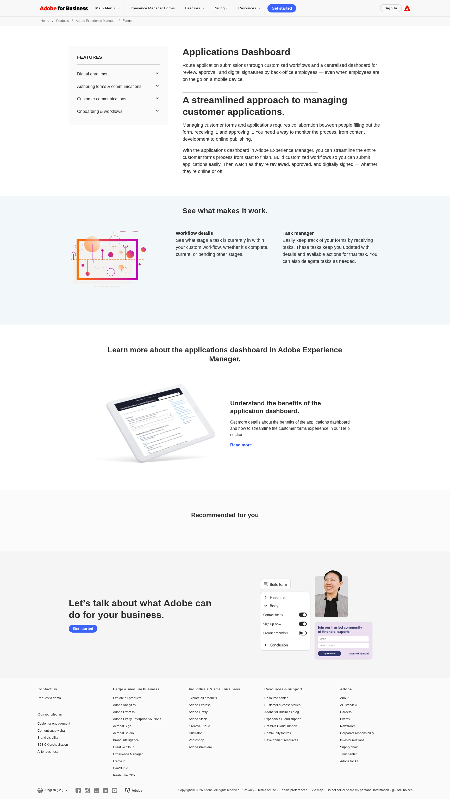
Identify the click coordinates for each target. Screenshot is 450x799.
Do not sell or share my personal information (358, 790)
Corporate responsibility (357, 733)
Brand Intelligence (126, 740)
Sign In (391, 8)
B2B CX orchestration (53, 744)
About (344, 698)
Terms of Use (267, 790)
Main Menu (105, 8)
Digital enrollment (93, 74)
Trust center (348, 754)
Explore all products (127, 698)
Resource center (276, 698)
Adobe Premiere (200, 747)
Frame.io (119, 761)
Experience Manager (128, 754)
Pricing (219, 8)
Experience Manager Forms (152, 8)
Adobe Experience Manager (96, 21)
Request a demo (49, 698)
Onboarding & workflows (99, 111)
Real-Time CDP (124, 775)
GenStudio (120, 768)
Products (62, 21)
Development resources (281, 740)
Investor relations (352, 740)
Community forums (277, 733)
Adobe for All (349, 761)
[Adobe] (407, 8)
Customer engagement (54, 723)
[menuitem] (118, 74)
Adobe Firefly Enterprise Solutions (137, 719)
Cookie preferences (293, 790)
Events (345, 719)
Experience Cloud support (282, 719)
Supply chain (349, 747)
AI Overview (348, 705)
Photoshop (196, 740)
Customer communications (101, 99)
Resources (247, 8)
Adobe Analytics (124, 705)
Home (45, 21)
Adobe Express (124, 712)
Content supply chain (52, 730)
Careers (346, 712)
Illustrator (195, 733)
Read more (241, 445)
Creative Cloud (123, 747)
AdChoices (405, 790)
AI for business (48, 751)
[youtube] (114, 790)
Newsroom (347, 726)
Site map (317, 790)
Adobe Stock (198, 719)
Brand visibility (48, 737)
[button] (53, 790)
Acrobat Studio (123, 733)
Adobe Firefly (198, 712)
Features (192, 8)
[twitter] (96, 790)
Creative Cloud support (280, 726)
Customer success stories (282, 705)
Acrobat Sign (122, 726)
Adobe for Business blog (281, 712)
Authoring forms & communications (109, 86)
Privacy (249, 790)
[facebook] (78, 790)
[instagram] (87, 790)
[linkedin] (105, 790)
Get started (282, 8)
